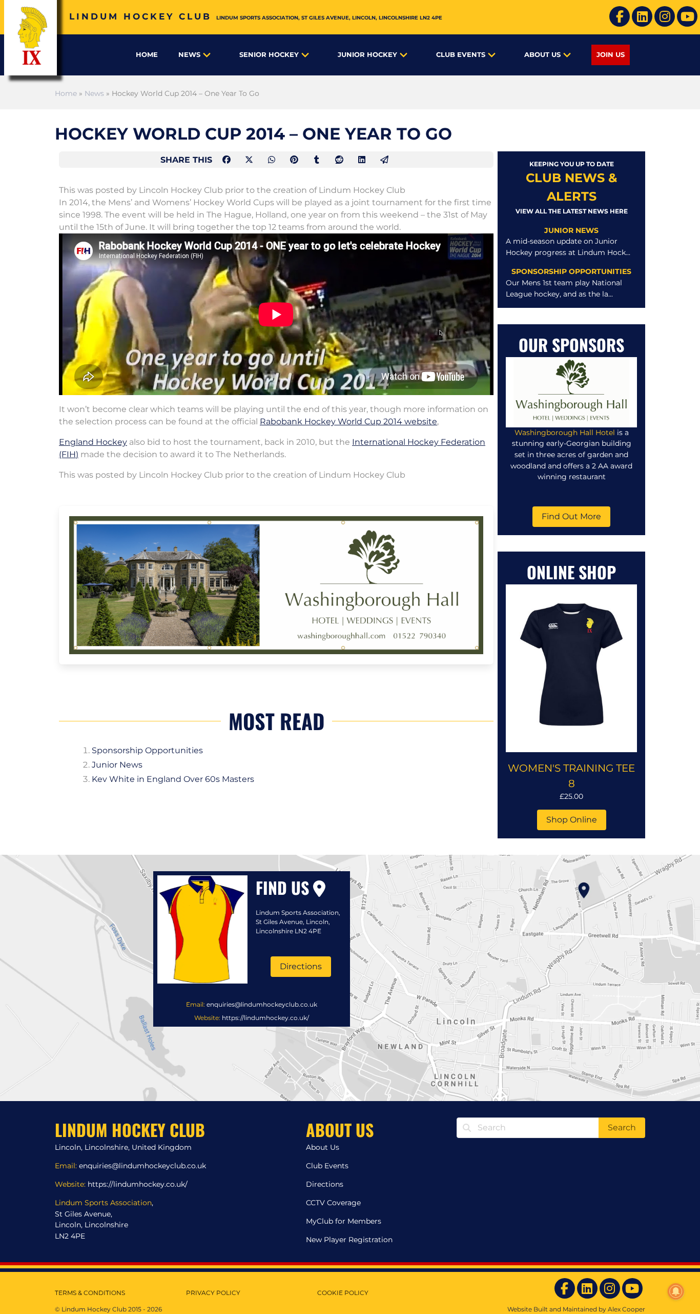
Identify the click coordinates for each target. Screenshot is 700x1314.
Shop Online (571, 820)
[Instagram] (664, 16)
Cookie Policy (342, 1293)
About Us (542, 54)
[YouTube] (687, 16)
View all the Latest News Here (572, 211)
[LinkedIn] (642, 16)
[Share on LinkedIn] (363, 160)
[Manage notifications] (676, 1291)
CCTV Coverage (333, 1202)
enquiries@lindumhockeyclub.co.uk (262, 1004)
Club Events (460, 54)
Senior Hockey (269, 54)
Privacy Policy (213, 1293)
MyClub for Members (343, 1221)
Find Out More (571, 516)
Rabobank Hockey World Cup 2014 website (348, 421)
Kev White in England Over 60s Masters (173, 779)
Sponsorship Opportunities (147, 750)
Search (622, 1127)
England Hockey (93, 442)
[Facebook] (619, 16)
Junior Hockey (367, 54)
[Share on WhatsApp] (272, 160)
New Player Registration (349, 1239)
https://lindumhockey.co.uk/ (265, 1018)
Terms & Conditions (90, 1293)
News (189, 54)
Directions (301, 966)
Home (147, 54)
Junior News (117, 765)
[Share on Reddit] (340, 160)
